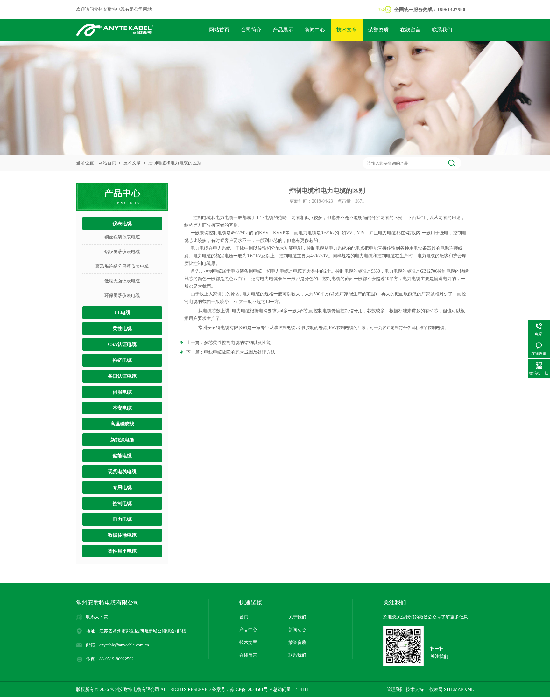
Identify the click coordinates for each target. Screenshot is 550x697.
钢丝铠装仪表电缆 (122, 237)
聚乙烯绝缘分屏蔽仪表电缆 (122, 266)
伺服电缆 (122, 392)
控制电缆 (122, 503)
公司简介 (251, 29)
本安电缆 (122, 408)
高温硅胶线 (122, 423)
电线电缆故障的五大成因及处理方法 (239, 352)
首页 (243, 617)
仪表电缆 (122, 223)
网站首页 (219, 29)
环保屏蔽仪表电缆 (122, 295)
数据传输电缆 (122, 535)
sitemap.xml (459, 689)
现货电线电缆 (122, 471)
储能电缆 (122, 455)
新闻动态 (297, 629)
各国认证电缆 (122, 376)
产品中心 (248, 629)
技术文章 (346, 29)
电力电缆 (122, 519)
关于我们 (297, 617)
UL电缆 (122, 312)
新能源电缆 (122, 439)
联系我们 (442, 29)
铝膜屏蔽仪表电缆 (122, 251)
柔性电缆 (122, 328)
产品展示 (283, 29)
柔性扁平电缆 (122, 551)
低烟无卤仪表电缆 (122, 281)
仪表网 (435, 689)
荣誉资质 (378, 29)
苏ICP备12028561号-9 (251, 689)
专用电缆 (122, 487)
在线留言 (410, 29)
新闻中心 (315, 29)
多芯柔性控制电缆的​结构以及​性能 (237, 342)
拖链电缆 (122, 360)
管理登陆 (396, 689)
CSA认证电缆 (122, 344)
